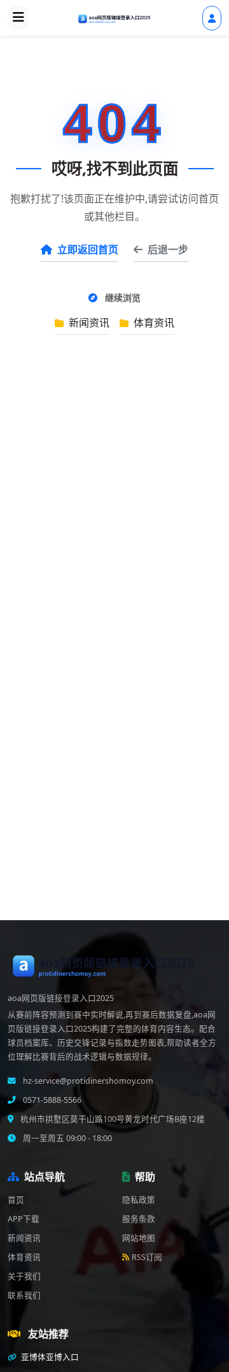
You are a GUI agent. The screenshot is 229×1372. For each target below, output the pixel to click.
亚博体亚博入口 (49, 1357)
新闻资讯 (87, 323)
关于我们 (24, 1276)
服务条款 (138, 1219)
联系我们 (24, 1295)
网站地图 (138, 1238)
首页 (16, 1199)
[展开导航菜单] (18, 18)
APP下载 (23, 1219)
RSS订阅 (147, 1257)
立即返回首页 (87, 249)
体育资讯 (152, 323)
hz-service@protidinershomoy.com (87, 1080)
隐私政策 (138, 1199)
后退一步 (168, 249)
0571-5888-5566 (51, 1100)
